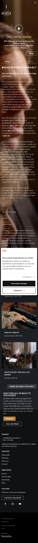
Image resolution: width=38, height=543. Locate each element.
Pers (3, 528)
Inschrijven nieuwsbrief (12, 498)
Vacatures (5, 458)
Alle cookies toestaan (19, 283)
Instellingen (27, 277)
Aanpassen (18, 290)
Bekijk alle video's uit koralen (22, 386)
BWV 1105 (14, 125)
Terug (31, 53)
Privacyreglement (8, 518)
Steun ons (5, 461)
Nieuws (4, 473)
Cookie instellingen (8, 525)
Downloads (5, 480)
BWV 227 (11, 131)
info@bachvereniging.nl (11, 438)
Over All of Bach (12, 424)
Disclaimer (5, 522)
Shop (3, 483)
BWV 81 (6, 136)
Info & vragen (6, 476)
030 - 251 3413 (7, 440)
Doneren (9, 419)
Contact (4, 464)
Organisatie (6, 455)
